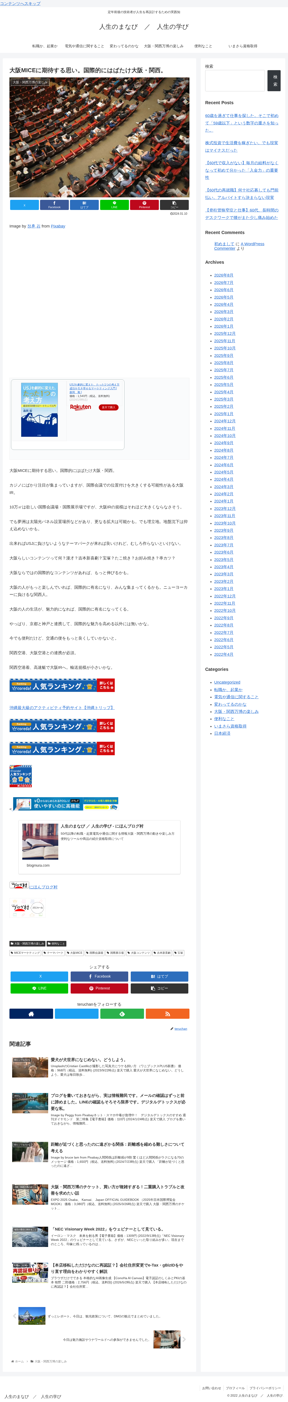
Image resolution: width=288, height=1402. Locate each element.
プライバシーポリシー (265, 1388)
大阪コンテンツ (140, 952)
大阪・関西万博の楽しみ (29, 943)
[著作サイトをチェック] (31, 1014)
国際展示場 (117, 952)
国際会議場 (96, 952)
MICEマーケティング (27, 952)
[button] (174, 205)
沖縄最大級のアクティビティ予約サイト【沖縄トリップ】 (62, 708)
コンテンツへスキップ (20, 3)
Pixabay (58, 226)
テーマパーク (55, 952)
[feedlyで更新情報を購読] (122, 1014)
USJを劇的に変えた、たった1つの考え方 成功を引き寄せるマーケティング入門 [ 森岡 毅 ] (94, 388)
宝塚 (180, 952)
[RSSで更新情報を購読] (167, 1014)
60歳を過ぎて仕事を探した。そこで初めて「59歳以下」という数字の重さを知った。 (242, 123)
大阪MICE (76, 952)
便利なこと (58, 943)
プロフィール (235, 1388)
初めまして (224, 244)
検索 (209, 66)
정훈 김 (33, 226)
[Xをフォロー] (77, 1014)
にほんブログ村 (43, 887)
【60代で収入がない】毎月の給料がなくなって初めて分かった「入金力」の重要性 (242, 170)
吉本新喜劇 (164, 952)
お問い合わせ (211, 1388)
